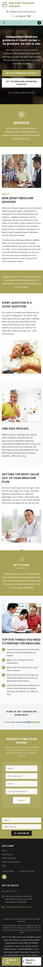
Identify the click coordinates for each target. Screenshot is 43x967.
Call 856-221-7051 (11, 961)
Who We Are (7, 854)
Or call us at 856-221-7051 (22, 92)
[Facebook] (39, 23)
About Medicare (9, 858)
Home (4, 850)
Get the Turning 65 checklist (21, 73)
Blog (4, 865)
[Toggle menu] (4, 22)
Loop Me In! (23, 833)
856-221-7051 (11, 891)
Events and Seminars (11, 862)
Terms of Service (26, 871)
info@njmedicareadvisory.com (22, 11)
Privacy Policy (8, 871)
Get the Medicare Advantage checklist (21, 82)
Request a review (30, 961)
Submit (21, 800)
